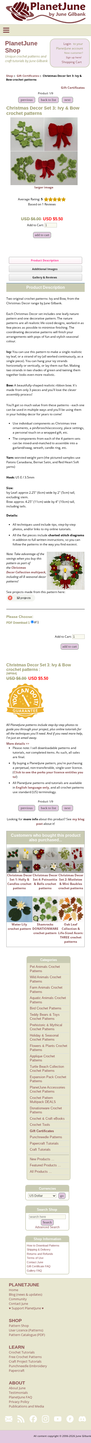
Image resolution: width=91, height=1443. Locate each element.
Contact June (35, 1262)
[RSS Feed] (21, 1419)
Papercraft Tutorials (44, 1143)
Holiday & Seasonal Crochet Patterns (44, 1038)
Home (13, 1290)
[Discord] (82, 1419)
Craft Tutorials (40, 1149)
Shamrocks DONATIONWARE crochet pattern (45, 928)
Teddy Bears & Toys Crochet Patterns (45, 1017)
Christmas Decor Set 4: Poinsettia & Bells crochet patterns (45, 881)
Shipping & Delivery (39, 1249)
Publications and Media (26, 1406)
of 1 (36, 622)
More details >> (17, 743)
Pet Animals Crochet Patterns (45, 969)
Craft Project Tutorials (25, 1361)
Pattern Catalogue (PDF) (27, 1334)
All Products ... (41, 1171)
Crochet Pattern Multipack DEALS (43, 1100)
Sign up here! (74, 57)
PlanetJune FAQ (20, 1397)
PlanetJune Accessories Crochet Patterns (47, 1089)
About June (17, 1388)
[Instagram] (45, 1419)
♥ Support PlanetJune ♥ (26, 1308)
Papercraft (17, 1370)
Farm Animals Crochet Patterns (46, 990)
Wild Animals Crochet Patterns (45, 979)
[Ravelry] (70, 1419)
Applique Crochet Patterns (42, 1058)
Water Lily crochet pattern (19, 926)
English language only (32, 787)
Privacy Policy (19, 1401)
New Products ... (42, 1159)
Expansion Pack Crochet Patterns (48, 1079)
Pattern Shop (19, 1325)
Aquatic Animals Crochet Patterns (48, 1000)
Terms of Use (35, 1257)
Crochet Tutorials (22, 1352)
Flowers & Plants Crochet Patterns (48, 1048)
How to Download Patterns (43, 1245)
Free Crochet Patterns (25, 1357)
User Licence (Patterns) (26, 1330)
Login (67, 44)
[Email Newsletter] (8, 1419)
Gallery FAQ (34, 1270)
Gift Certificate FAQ (39, 1266)
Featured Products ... (45, 1165)
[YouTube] (57, 1419)
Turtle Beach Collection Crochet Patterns (47, 1069)
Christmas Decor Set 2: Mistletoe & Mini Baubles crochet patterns (70, 881)
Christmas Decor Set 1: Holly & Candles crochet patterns (19, 881)
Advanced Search (47, 1227)
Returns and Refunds (40, 1253)
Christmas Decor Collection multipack (26, 569)
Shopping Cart (72, 62)
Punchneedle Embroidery (28, 1366)
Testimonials (18, 1392)
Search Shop (47, 1209)
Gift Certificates (28, 76)
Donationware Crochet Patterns (46, 1110)
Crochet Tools (40, 1125)
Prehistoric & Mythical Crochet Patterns (46, 1027)
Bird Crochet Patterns (45, 1008)
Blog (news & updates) (25, 1294)
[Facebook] (33, 1419)
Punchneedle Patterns (46, 1137)
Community (18, 1299)
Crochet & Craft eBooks (47, 1118)
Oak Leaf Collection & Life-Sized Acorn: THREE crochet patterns (70, 933)
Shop (9, 76)
